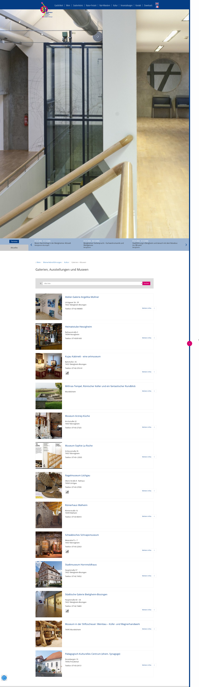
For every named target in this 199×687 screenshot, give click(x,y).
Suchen (146, 283)
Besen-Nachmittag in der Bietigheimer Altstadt (53, 243)
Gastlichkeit (59, 5)
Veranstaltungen (126, 5)
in (40, 283)
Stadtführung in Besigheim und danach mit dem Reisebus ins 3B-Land (154, 244)
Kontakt (138, 5)
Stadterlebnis (78, 5)
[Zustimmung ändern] (4, 677)
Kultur (115, 5)
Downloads (148, 5)
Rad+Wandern (105, 5)
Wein (68, 5)
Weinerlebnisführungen (52, 262)
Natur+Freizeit (91, 5)
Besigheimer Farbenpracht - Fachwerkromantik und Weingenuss (104, 244)
